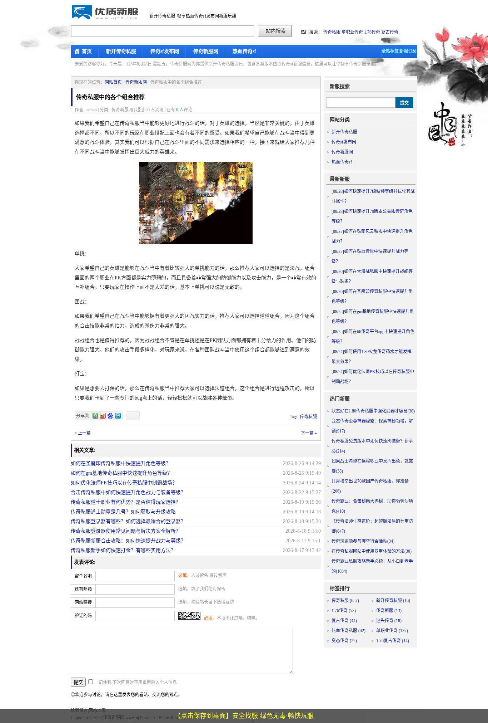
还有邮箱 (83, 589)
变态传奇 (344, 640)
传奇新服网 (205, 51)
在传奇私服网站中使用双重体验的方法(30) (372, 551)
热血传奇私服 (348, 630)
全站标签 (390, 51)
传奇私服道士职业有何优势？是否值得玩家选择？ (126, 502)
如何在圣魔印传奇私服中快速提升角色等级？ (121, 463)
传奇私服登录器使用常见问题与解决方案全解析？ (126, 531)
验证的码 (83, 615)
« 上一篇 (83, 433)
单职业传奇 (352, 32)
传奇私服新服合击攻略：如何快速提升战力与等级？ (128, 540)
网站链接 (83, 602)
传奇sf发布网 (164, 51)
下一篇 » (309, 433)
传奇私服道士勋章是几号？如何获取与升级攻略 (123, 511)
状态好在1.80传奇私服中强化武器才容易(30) (373, 411)
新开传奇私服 (121, 51)
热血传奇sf (244, 51)
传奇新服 (389, 610)
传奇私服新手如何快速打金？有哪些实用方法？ (123, 550)
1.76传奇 (372, 32)
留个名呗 (83, 575)
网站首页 (113, 82)
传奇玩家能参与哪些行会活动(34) (363, 541)
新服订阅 (408, 51)
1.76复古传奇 (392, 640)
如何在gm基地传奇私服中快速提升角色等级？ (121, 473)
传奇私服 (331, 32)
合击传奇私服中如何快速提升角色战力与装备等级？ (128, 492)
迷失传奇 (389, 620)
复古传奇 (389, 32)
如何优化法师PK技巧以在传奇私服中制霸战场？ (124, 482)
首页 (87, 51)
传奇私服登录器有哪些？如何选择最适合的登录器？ (128, 521)
